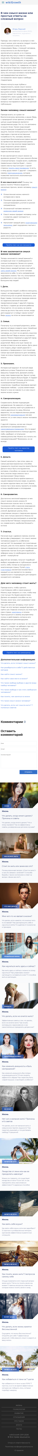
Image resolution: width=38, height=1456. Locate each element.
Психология (19, 1409)
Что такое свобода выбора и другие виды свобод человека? (18, 684)
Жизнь (5, 811)
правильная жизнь (12, 956)
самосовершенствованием (12, 429)
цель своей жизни (8, 271)
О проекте (19, 1450)
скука (6, 806)
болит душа (9, 1317)
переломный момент (12, 1056)
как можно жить (11, 856)
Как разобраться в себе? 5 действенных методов (18, 669)
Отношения (19, 1417)
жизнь (8, 315)
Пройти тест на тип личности (18, 245)
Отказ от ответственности (19, 1443)
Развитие (19, 1413)
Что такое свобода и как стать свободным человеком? (19, 691)
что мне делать (10, 906)
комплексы (16, 612)
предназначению (14, 173)
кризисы (7, 1006)
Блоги (19, 1425)
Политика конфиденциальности (19, 1447)
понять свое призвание (18, 168)
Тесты (19, 1429)
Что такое (19, 1421)
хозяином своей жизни (13, 211)
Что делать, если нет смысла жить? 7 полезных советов (17, 706)
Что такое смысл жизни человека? (15, 701)
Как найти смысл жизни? (11, 674)
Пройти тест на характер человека (18, 449)
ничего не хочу (10, 1162)
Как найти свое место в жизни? (14, 679)
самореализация (17, 415)
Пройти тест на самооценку (19, 653)
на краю (7, 1109)
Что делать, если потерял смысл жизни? (18, 663)
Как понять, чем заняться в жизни (15, 696)
